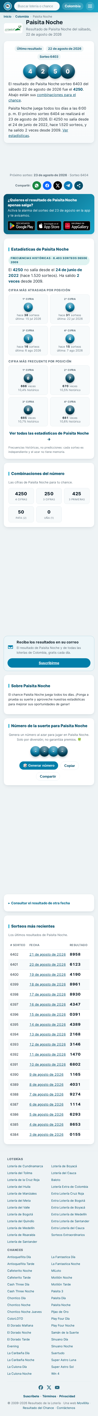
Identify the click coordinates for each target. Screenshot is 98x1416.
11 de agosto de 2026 (47, 1054)
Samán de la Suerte (65, 1332)
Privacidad (67, 1396)
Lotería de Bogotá (20, 1214)
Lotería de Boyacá (64, 1166)
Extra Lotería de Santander (70, 1221)
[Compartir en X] (57, 185)
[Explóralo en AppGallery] (76, 226)
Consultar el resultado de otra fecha (40, 903)
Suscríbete (31, 1396)
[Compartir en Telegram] (68, 185)
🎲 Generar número (38, 765)
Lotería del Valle (18, 1207)
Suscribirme (49, 663)
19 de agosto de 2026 (47, 975)
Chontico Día (16, 1298)
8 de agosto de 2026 (46, 1085)
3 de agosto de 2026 (46, 1135)
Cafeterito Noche (19, 1270)
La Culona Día (17, 1367)
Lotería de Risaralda (21, 1235)
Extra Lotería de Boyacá (68, 1207)
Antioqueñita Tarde (20, 1264)
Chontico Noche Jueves (24, 1312)
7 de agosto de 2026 (46, 1094)
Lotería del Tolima (19, 1173)
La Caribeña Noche (20, 1360)
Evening (13, 1346)
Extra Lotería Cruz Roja (67, 1193)
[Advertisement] (49, 158)
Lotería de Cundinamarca (25, 1166)
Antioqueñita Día (19, 1257)
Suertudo (57, 1353)
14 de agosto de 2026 (47, 1025)
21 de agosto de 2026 (47, 954)
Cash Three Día (18, 1284)
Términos (49, 1396)
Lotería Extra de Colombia (69, 1186)
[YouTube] (57, 1387)
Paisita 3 (57, 1291)
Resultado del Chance (38, 1408)
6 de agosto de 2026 (46, 1104)
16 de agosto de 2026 (47, 1004)
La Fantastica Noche (65, 1264)
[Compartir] (78, 185)
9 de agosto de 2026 (46, 1074)
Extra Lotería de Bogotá (68, 1200)
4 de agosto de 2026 (46, 1124)
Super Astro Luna (63, 1360)
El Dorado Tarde (18, 1339)
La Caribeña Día (18, 1353)
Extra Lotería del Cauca (67, 1228)
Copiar (69, 766)
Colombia (73, 6)
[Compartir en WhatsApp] (36, 185)
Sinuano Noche (62, 1346)
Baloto (55, 1180)
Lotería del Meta (19, 1200)
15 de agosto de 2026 (47, 1014)
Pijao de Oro (60, 1312)
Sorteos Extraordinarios (68, 1235)
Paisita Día (58, 1298)
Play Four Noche (63, 1325)
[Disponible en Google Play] (21, 226)
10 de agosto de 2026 (47, 1064)
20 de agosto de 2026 (47, 964)
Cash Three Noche (20, 1291)
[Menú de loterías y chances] (90, 6)
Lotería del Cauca (63, 1173)
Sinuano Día (59, 1339)
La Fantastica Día (63, 1257)
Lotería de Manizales (22, 1193)
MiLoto (56, 1270)
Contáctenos (66, 1408)
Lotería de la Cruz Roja (23, 1180)
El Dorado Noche (19, 1332)
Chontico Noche (19, 1305)
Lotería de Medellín (21, 1228)
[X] (49, 1387)
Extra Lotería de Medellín (69, 1214)
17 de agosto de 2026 (47, 994)
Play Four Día (60, 1318)
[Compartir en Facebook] (47, 185)
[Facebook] (41, 1387)
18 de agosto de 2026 (47, 984)
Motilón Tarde (61, 1284)
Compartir (48, 776)
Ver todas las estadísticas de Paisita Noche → (49, 436)
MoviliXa (83, 1403)
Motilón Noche (61, 1277)
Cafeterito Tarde (19, 1277)
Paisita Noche (61, 1305)
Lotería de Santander (22, 1241)
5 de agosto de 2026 (46, 1114)
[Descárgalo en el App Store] (49, 226)
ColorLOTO (15, 1318)
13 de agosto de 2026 (47, 1034)
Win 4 (55, 1373)
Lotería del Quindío (20, 1221)
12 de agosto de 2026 (47, 1044)
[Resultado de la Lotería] (8, 6)
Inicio (7, 16)
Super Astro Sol (62, 1367)
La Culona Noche (19, 1373)
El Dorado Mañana (20, 1325)
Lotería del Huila (18, 1186)
